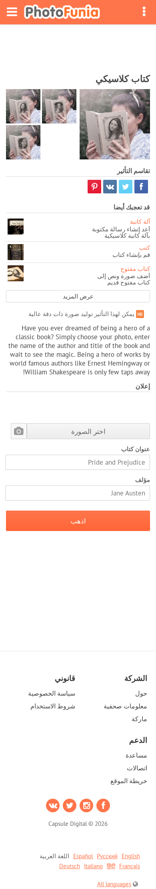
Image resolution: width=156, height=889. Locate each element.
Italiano (93, 866)
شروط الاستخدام (52, 706)
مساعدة (136, 755)
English (131, 856)
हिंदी (111, 866)
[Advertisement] (78, 46)
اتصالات (137, 768)
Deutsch (69, 866)
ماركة (139, 719)
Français (129, 866)
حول (141, 693)
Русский (107, 856)
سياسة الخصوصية (51, 693)
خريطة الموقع (128, 781)
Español (83, 856)
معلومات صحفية (125, 706)
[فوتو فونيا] (62, 12)
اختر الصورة (88, 431)
